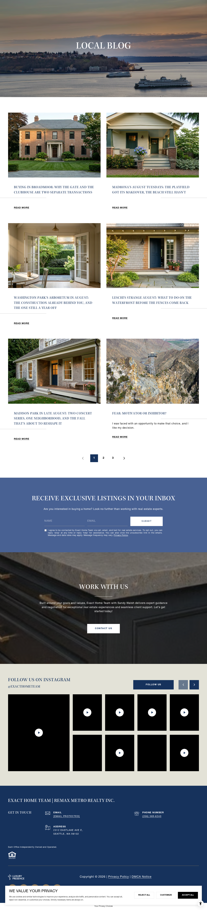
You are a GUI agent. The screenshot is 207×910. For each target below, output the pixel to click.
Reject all (144, 895)
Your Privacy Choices (103, 906)
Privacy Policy (121, 535)
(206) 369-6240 (151, 816)
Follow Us (153, 685)
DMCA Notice (142, 877)
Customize (166, 895)
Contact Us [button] (103, 628)
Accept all (188, 895)
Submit (147, 521)
